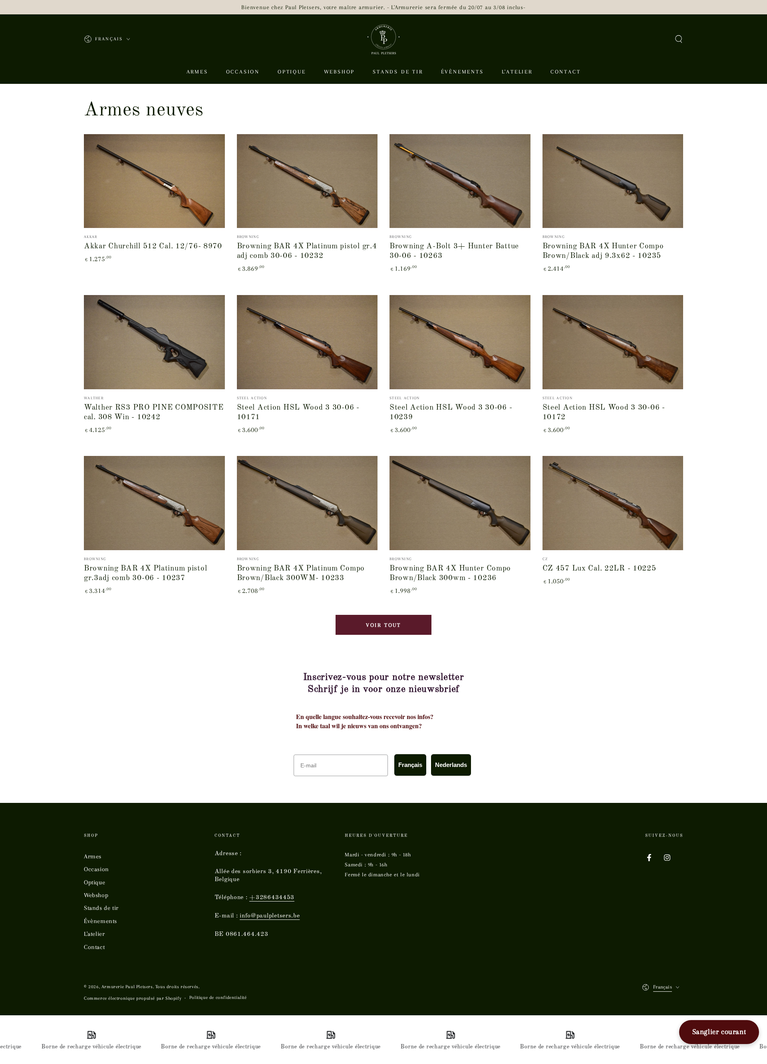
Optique (94, 882)
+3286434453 (271, 897)
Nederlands (451, 764)
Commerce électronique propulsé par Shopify (132, 998)
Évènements (100, 921)
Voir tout (383, 625)
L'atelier (94, 933)
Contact (94, 947)
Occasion (96, 869)
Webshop (96, 895)
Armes (92, 856)
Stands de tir (101, 907)
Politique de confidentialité (218, 997)
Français (410, 764)
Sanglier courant (719, 1032)
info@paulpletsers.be (270, 916)
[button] (678, 39)
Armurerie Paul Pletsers (127, 986)
